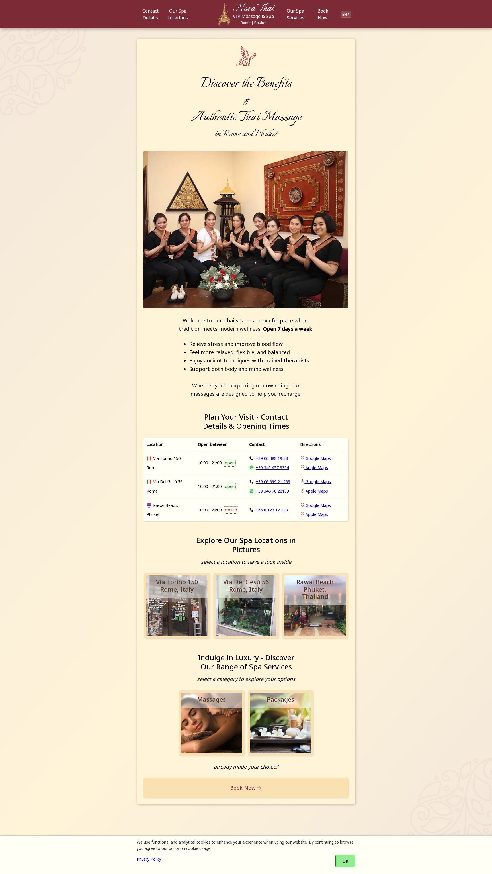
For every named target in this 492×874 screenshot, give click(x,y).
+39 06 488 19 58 (272, 458)
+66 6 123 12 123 (272, 509)
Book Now (243, 787)
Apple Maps (316, 467)
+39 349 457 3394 (272, 467)
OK (345, 861)
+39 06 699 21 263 (273, 481)
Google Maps (317, 458)
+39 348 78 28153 (272, 491)
